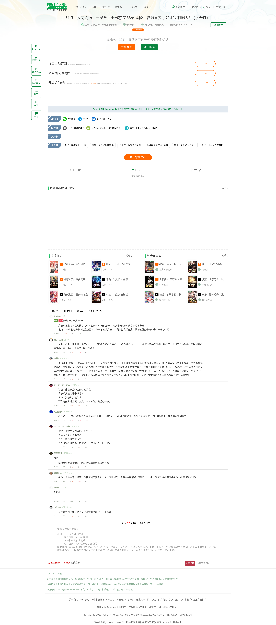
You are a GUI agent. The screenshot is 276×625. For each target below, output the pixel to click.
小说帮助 (84, 599)
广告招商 (202, 599)
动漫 (159, 24)
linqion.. (58, 316)
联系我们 (162, 599)
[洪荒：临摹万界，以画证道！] (192, 288)
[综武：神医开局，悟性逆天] (149, 273)
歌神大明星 (207, 300)
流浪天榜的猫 (165, 269)
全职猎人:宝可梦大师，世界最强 (176, 279)
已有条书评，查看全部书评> (138, 523)
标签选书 (120, 7)
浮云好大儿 (207, 284)
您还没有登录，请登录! (59, 562)
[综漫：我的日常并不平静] (96, 288)
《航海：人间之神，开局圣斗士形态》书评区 (77, 311)
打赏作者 (140, 157)
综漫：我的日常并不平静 (119, 279)
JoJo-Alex (58, 340)
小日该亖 (163, 284)
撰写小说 (151, 599)
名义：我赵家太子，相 (75, 145)
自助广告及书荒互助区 (68, 320)
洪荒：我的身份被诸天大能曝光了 (124, 294)
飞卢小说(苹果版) (76, 128)
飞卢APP (194, 7)
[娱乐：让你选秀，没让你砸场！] (192, 303)
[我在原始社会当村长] (54, 273)
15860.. (57, 487)
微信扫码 (72, 119)
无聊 (56, 458)
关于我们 (73, 599)
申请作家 (129, 599)
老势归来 (130, 24)
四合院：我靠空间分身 (130, 145)
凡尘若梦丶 (59, 412)
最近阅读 (180, 7)
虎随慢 (205, 269)
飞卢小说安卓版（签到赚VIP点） (107, 128)
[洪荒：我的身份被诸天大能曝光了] (96, 303)
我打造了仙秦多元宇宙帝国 (78, 279)
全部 (225, 188)
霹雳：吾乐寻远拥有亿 (103, 145)
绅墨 (56, 358)
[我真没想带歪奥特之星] (54, 303)
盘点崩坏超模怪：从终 (157, 145)
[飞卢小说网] (58, 10)
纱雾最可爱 (164, 300)
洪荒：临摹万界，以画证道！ (218, 279)
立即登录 (126, 47)
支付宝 (86, 119)
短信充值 (101, 119)
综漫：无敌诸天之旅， (185, 145)
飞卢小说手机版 (188, 599)
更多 (109, 119)
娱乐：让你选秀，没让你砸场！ (219, 294)
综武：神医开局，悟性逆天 (174, 264)
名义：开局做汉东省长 (212, 145)
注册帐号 (149, 47)
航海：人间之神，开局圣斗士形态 (101, 24)
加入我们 (173, 599)
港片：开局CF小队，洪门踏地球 (219, 264)
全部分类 (79, 7)
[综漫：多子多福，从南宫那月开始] (149, 303)
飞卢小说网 (93, 83)
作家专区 (147, 7)
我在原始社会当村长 (74, 264)
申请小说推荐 (98, 599)
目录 (138, 170)
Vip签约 (110, 599)
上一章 (76, 170)
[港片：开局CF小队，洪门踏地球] (192, 273)
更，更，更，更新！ (63, 385)
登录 (208, 7)
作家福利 (140, 599)
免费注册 (221, 7)
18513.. (57, 473)
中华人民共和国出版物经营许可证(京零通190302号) (145, 622)
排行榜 (133, 7)
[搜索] (228, 7)
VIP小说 (105, 7)
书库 (93, 7)
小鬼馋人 (58, 507)
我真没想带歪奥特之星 (75, 294)
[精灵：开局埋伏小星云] (96, 273)
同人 (149, 24)
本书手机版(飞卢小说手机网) (143, 128)
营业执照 (177, 622)
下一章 (196, 169)
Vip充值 (120, 599)
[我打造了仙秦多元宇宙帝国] (54, 288)
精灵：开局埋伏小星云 (118, 264)
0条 (72, 447)
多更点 (57, 492)
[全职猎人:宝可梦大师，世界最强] (149, 288)
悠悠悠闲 (58, 453)
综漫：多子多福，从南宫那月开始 (177, 294)
